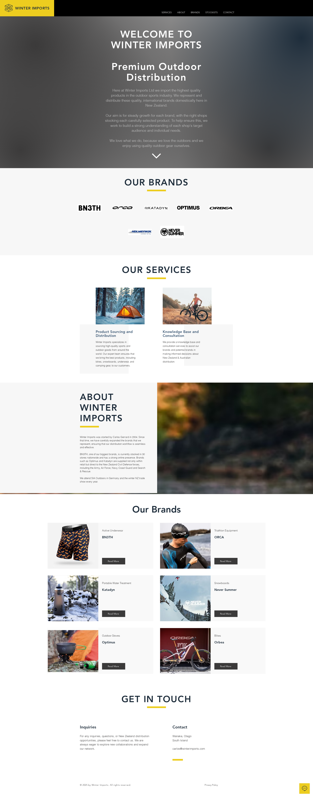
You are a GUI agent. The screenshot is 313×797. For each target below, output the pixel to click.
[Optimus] (188, 209)
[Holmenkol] (140, 232)
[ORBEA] (221, 208)
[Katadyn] (156, 208)
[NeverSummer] (172, 232)
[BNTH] (90, 208)
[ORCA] (122, 208)
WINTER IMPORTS (32, 8)
